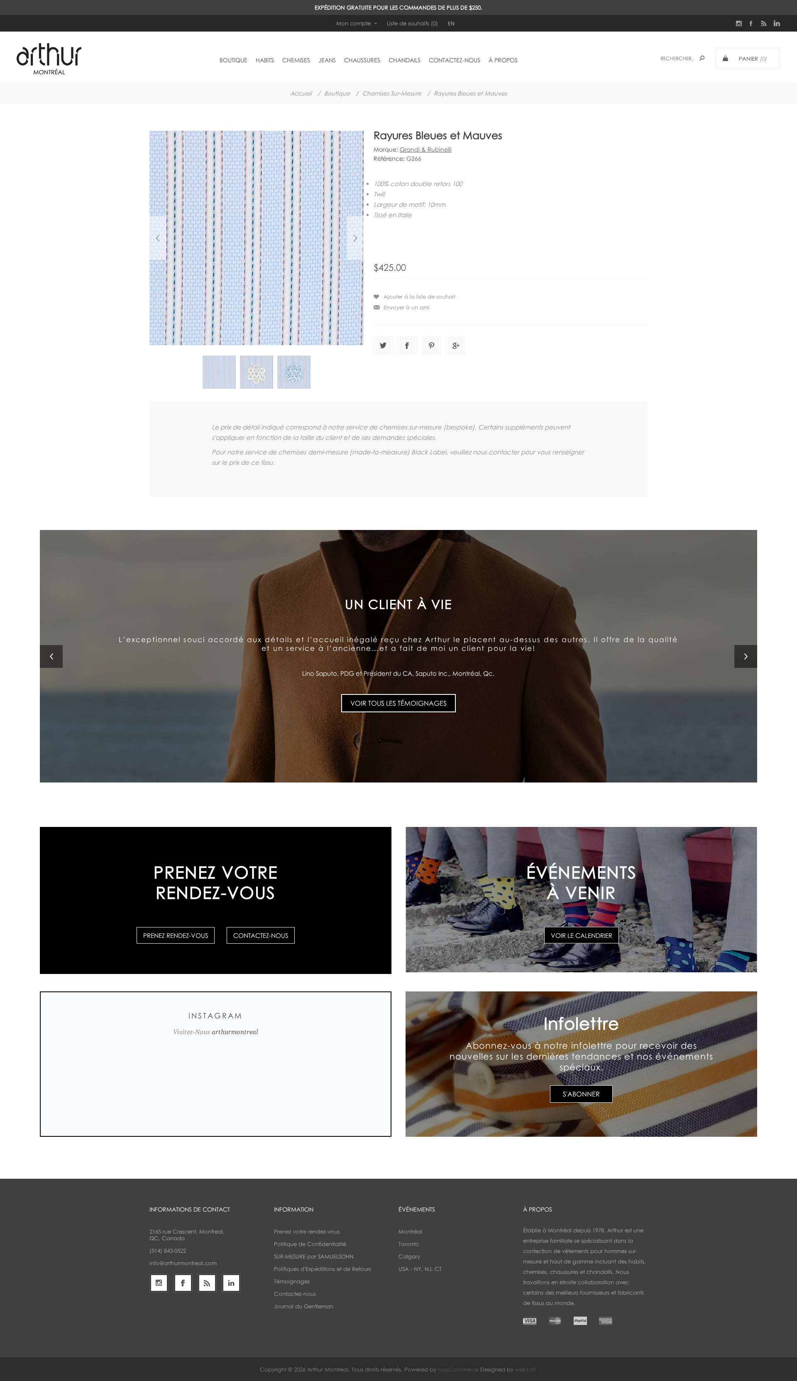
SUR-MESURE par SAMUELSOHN (314, 1256)
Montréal (410, 1231)
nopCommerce (458, 1369)
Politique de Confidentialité (310, 1244)
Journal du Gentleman (303, 1306)
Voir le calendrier (581, 935)
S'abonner (581, 1094)
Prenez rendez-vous (175, 935)
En (451, 23)
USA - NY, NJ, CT (420, 1269)
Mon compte (353, 23)
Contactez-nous (260, 935)
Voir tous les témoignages (398, 703)
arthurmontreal (235, 1032)
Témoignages (292, 1281)
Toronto (408, 1244)
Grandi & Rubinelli (426, 149)
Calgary (409, 1256)
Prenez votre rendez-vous (307, 1231)
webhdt (525, 1369)
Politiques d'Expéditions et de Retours (322, 1269)
